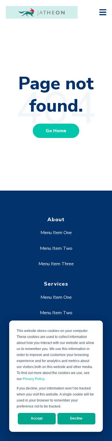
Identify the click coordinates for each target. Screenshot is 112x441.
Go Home (56, 131)
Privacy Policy (33, 379)
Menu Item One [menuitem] (56, 233)
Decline (76, 418)
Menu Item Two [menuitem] (56, 248)
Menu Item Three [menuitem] (56, 264)
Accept (37, 418)
